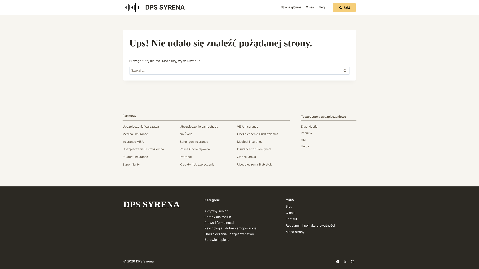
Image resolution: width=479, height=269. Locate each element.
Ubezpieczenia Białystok (254, 164)
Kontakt (344, 7)
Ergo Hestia (309, 126)
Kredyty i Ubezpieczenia (197, 164)
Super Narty (131, 164)
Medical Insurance (135, 134)
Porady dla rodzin (218, 217)
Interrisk (306, 133)
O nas (310, 7)
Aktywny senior (216, 211)
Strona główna (291, 7)
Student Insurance (135, 157)
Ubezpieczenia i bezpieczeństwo (229, 234)
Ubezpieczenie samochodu (199, 126)
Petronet (186, 157)
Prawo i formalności (219, 223)
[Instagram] (352, 261)
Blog (321, 7)
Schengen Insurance (194, 141)
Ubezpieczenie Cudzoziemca (257, 134)
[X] (345, 261)
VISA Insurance (247, 126)
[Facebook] (338, 261)
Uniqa (305, 146)
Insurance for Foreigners (254, 149)
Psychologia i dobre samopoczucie (231, 228)
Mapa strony (295, 232)
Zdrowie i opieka (217, 240)
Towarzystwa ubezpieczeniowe (323, 116)
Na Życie (186, 134)
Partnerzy (129, 116)
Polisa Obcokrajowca (195, 149)
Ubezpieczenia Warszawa (141, 126)
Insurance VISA (133, 141)
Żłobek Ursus (246, 157)
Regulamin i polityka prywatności (310, 225)
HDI (303, 140)
